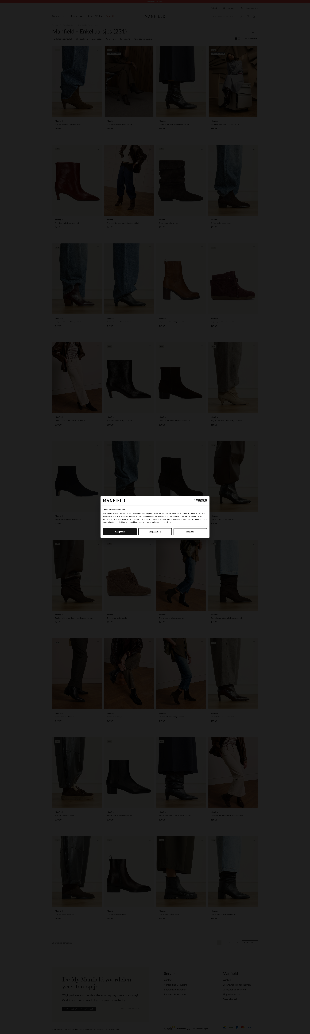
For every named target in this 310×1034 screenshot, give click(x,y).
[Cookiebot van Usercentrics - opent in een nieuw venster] (196, 500)
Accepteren (120, 532)
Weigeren (190, 532)
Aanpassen (153, 532)
